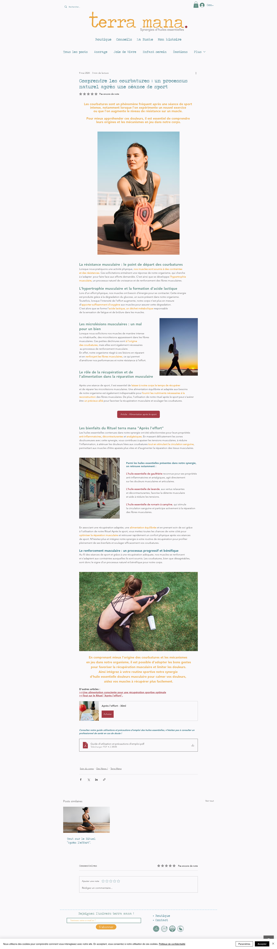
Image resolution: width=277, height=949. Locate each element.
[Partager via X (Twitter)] (88, 779)
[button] (196, 4)
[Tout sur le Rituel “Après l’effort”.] (86, 820)
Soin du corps (87, 768)
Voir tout (209, 800)
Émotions (180, 52)
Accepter (262, 943)
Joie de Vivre (125, 52)
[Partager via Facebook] (80, 779)
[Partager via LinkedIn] (96, 779)
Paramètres (244, 943)
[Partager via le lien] (104, 779)
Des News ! (102, 768)
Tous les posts (75, 52)
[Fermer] (273, 943)
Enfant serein (155, 52)
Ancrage (100, 52)
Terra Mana (116, 768)
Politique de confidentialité (172, 943)
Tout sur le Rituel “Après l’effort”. (81, 841)
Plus (197, 52)
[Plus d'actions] (196, 73)
